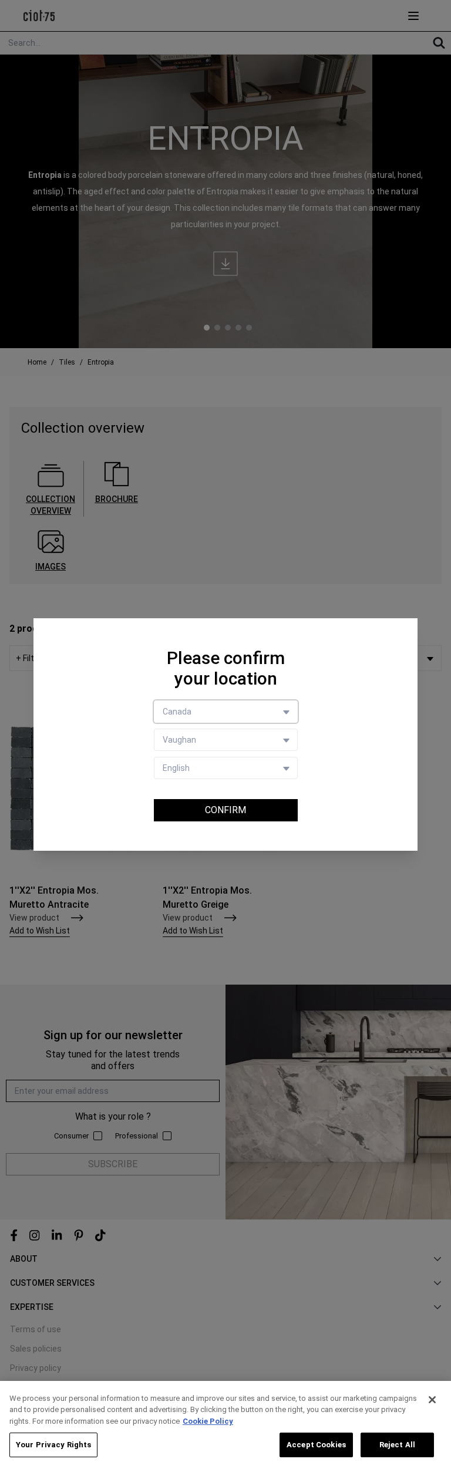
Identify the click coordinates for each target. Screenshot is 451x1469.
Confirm (225, 810)
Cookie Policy (208, 1421)
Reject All (397, 1444)
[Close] (432, 1400)
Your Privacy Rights (53, 1444)
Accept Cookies (316, 1444)
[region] (225, 1425)
